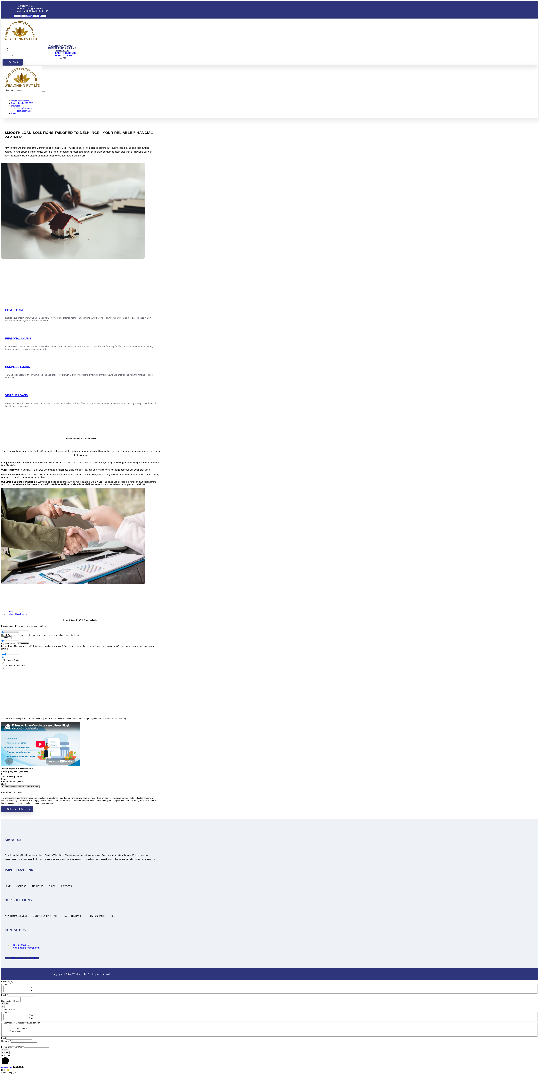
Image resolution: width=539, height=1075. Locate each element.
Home (8, 886)
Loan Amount (24, 626)
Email (4, 995)
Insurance (62, 50)
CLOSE (5, 1053)
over (4, 779)
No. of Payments (40, 635)
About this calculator (17, 614)
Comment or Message (10, 1001)
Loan (63, 58)
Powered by (6, 1067)
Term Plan (16, 1031)
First (31, 987)
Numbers (6, 1041)
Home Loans (14, 310)
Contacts (66, 886)
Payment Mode (8, 643)
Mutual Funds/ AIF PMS (62, 48)
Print (10, 611)
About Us (21, 886)
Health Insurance (65, 53)
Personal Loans (18, 338)
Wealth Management (62, 46)
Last (31, 990)
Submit (5, 1004)
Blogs (52, 886)
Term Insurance (65, 55)
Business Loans (17, 366)
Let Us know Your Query (12, 1047)
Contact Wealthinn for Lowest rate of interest (20, 787)
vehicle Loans (16, 395)
